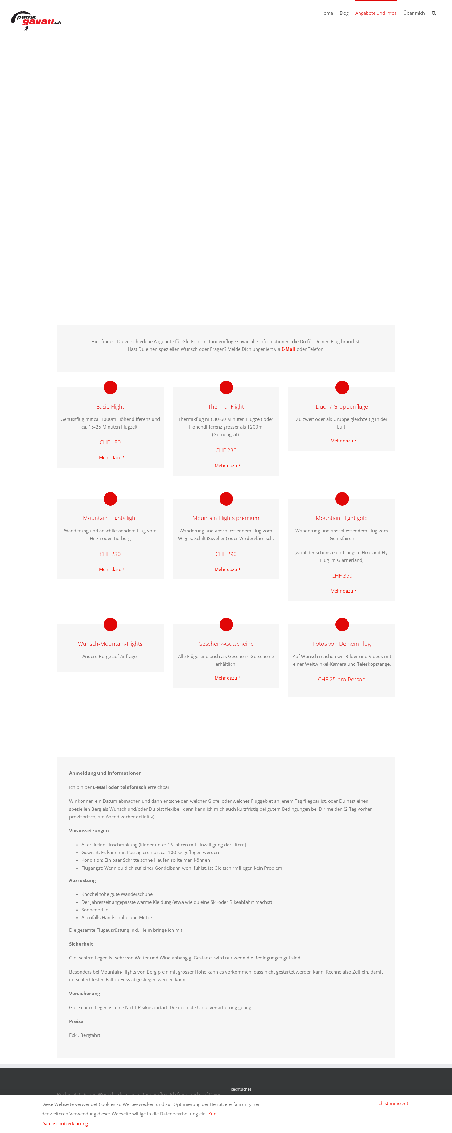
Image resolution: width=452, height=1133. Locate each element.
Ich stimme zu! (392, 1103)
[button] (434, 12)
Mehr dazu (110, 457)
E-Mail (288, 349)
